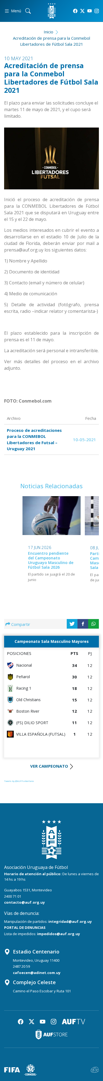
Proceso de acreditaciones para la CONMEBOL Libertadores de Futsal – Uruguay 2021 (34, 439)
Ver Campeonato (49, 766)
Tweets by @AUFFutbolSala (19, 780)
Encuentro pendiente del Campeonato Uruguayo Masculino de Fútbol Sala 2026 (50, 560)
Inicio (48, 31)
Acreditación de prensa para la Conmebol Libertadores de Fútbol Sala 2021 (51, 41)
